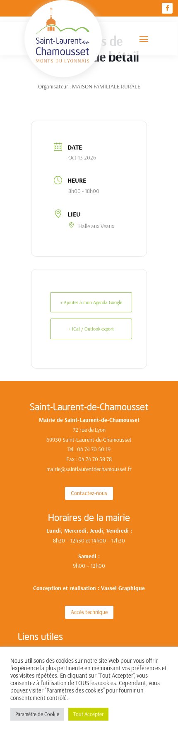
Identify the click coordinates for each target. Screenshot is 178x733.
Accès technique (89, 612)
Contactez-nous (89, 493)
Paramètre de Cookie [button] (37, 714)
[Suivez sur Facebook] (167, 8)
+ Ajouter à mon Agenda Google (91, 302)
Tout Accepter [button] (88, 714)
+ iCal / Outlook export (91, 329)
